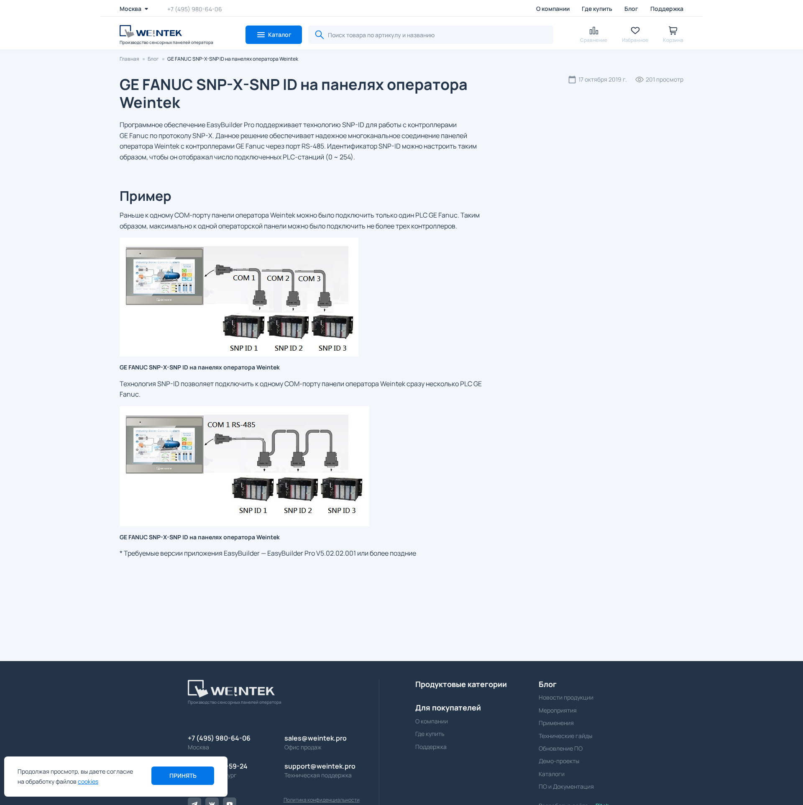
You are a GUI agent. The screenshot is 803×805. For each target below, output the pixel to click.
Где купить (597, 9)
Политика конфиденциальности (322, 799)
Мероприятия (558, 710)
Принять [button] (183, 775)
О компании (553, 9)
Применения (556, 723)
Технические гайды (565, 736)
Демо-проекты (559, 761)
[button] (274, 35)
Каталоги (552, 774)
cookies (88, 781)
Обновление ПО (561, 748)
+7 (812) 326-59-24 (218, 766)
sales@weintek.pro (315, 738)
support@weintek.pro (319, 766)
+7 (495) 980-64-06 (194, 9)
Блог (631, 9)
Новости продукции (566, 697)
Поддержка (666, 9)
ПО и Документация (566, 786)
